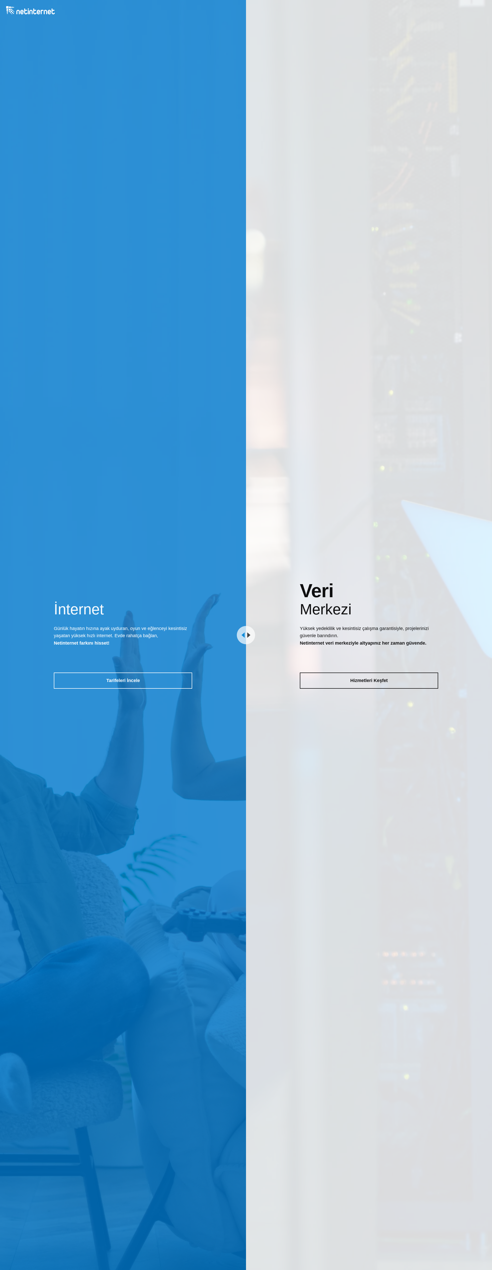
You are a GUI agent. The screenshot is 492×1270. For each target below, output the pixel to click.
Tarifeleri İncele (123, 680)
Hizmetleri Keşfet (369, 680)
